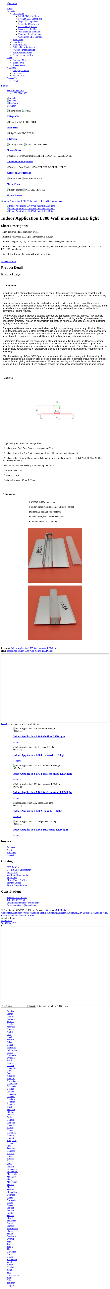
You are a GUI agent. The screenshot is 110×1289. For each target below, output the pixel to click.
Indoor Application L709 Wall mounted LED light (29, 651)
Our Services (18, 73)
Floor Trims (18, 39)
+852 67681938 (20, 93)
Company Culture (21, 70)
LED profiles (13, 116)
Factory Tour (18, 75)
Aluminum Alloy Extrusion (79, 913)
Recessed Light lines (27, 26)
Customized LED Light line (31, 37)
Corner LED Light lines (29, 24)
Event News (18, 62)
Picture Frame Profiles (23, 55)
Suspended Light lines (28, 29)
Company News (20, 60)
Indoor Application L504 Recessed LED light (39, 755)
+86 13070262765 (15, 90)
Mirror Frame (14, 184)
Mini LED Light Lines (28, 16)
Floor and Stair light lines (29, 34)
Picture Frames (14, 195)
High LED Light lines (28, 21)
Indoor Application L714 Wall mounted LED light (42, 773)
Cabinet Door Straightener (24, 47)
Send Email (6, 920)
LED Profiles (13, 867)
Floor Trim (12, 127)
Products (11, 11)
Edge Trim (12, 139)
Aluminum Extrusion (56, 913)
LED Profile (18, 13)
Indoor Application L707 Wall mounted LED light (33, 648)
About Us (11, 68)
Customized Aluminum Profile (15, 913)
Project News (19, 65)
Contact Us (12, 78)
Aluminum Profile (38, 913)
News (9, 57)
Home (9, 8)
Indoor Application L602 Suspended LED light (40, 829)
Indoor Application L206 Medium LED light (39, 736)
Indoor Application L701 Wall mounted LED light (42, 792)
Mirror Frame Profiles (22, 52)
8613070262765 (8, 923)
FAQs (15, 81)
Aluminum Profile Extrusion (21, 915)
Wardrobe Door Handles (24, 50)
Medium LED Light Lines (30, 19)
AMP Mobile (60, 910)
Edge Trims (18, 42)
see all (4, 723)
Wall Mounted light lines (29, 31)
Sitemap (49, 910)
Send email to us (8, 261)
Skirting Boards (20, 44)
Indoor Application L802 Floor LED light (37, 810)
